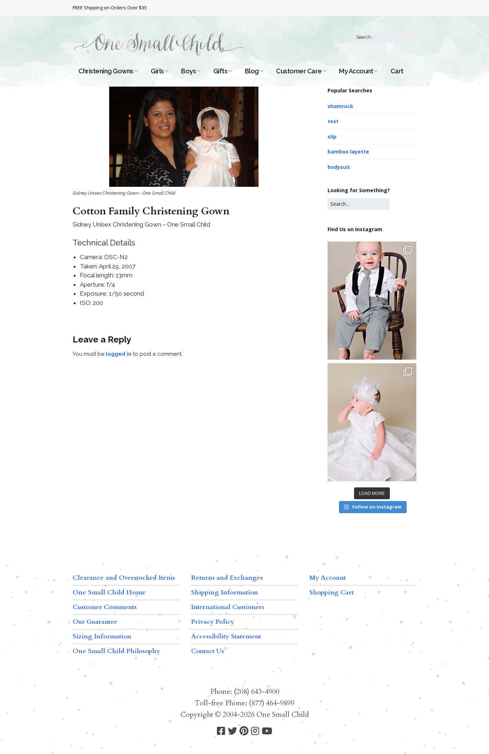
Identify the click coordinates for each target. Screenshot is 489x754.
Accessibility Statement (226, 636)
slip (332, 136)
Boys (188, 71)
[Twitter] (232, 731)
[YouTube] (267, 731)
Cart (397, 71)
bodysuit (339, 167)
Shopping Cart (331, 592)
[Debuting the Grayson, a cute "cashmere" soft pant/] (372, 301)
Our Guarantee (95, 621)
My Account (356, 71)
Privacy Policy (212, 621)
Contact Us (207, 651)
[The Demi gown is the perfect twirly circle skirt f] (372, 422)
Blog (252, 71)
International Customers (227, 607)
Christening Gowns (106, 71)
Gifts (220, 71)
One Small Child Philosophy (116, 651)
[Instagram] (255, 731)
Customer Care (299, 71)
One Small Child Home (109, 592)
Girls (157, 71)
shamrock (340, 106)
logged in (118, 354)
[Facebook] (221, 731)
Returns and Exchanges (227, 577)
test (333, 121)
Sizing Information (102, 636)
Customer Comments (105, 607)
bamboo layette (348, 151)
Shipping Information (224, 592)
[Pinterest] (243, 731)
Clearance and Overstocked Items (124, 577)
